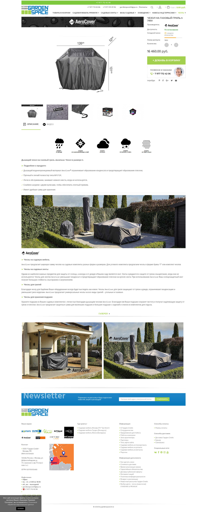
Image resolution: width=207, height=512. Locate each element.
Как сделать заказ (127, 462)
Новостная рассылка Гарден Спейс (134, 481)
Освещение (143, 12)
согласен (21, 508)
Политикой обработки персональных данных (22, 503)
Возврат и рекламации (129, 479)
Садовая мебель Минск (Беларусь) (92, 433)
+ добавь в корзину (166, 60)
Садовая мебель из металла (132, 450)
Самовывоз (159, 442)
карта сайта (129, 442)
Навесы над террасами (163, 12)
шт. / (178, 7)
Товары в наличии (61, 12)
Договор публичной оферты (131, 472)
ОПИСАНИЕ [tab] (33, 124)
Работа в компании (128, 435)
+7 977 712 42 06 (103, 2)
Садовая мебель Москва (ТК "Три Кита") (94, 428)
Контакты (143, 7)
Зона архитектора (127, 437)
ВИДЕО (50, 124)
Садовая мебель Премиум (85, 12)
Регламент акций (127, 474)
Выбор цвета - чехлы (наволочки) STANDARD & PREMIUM (133, 485)
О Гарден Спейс (127, 428)
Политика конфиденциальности (133, 476)
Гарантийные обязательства (132, 469)
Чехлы (181, 12)
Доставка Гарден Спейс (164, 437)
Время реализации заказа (131, 467)
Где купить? (82, 424)
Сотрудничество (127, 430)
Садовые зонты (109, 12)
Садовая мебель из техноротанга (134, 445)
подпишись (162, 399)
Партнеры (124, 440)
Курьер (158, 440)
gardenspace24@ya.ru (128, 7)
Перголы (124, 452)
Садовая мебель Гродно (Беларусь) (92, 430)
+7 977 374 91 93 (109, 7)
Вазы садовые (127, 12)
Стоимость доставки (128, 464)
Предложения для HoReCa (131, 433)
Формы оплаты (161, 428)
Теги (122, 442)
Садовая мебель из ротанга (131, 447)
